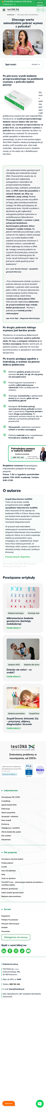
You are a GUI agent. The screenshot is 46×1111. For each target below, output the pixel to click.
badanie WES (14, 664)
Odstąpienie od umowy (16, 937)
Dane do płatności (8, 871)
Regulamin (5, 916)
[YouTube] (28, 951)
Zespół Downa (35, 713)
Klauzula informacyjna (10, 924)
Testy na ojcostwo (8, 878)
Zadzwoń (9, 1103)
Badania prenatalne (16, 713)
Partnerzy (5, 824)
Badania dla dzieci (32, 664)
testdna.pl (10, 15)
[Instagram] (16, 951)
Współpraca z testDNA (10, 828)
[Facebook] (10, 951)
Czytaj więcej (14, 627)
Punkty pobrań (7, 863)
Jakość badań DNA (9, 805)
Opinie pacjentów (8, 812)
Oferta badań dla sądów (11, 832)
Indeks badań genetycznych (12, 893)
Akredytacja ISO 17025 (10, 797)
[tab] (4, 10)
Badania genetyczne (9, 889)
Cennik (4, 867)
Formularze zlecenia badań (12, 859)
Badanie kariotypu (16, 613)
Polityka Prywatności (9, 920)
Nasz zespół (6, 820)
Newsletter (5, 931)
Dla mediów (6, 836)
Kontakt (4, 927)
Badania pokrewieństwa (11, 896)
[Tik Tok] (22, 951)
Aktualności (6, 839)
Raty (3, 874)
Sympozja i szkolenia (9, 816)
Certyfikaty (5, 801)
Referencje (5, 809)
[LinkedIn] (3, 951)
